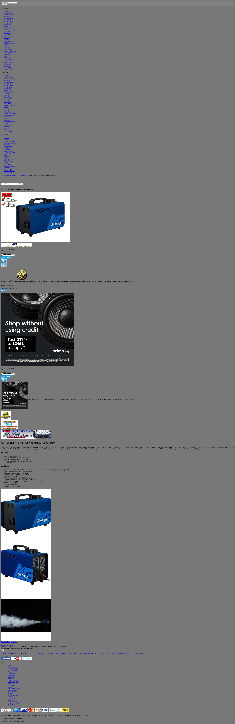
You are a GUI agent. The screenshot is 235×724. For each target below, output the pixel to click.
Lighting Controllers (10, 159)
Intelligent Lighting (10, 152)
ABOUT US (76, 653)
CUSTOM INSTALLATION (117, 653)
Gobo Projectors (13, 680)
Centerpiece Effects (10, 143)
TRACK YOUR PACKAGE (42, 653)
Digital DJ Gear (9, 29)
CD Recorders (8, 21)
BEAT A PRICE (16, 653)
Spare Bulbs (11, 700)
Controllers (7, 24)
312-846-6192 (34, 647)
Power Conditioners (10, 51)
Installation (7, 36)
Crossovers (7, 26)
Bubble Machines (9, 141)
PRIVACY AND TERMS (134, 653)
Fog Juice (7, 149)
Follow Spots (8, 151)
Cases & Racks (8, 18)
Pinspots (6, 167)
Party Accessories (9, 166)
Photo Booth (8, 49)
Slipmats (6, 56)
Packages (7, 48)
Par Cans (7, 164)
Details (133, 282)
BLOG (145, 653)
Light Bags (7, 154)
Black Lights (8, 139)
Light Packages (8, 161)
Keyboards (7, 39)
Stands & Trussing (9, 171)
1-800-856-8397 (61, 647)
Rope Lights (8, 169)
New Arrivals (8, 69)
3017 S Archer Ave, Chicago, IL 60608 (12, 647)
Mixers (6, 44)
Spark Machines (12, 701)
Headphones (8, 34)
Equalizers (7, 33)
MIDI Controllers (9, 43)
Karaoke (6, 38)
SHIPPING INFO (86, 653)
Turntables (7, 66)
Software (7, 57)
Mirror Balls (7, 162)
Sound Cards (8, 61)
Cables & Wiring (9, 15)
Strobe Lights (8, 172)
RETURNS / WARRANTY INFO (62, 653)
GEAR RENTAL (27, 653)
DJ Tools (7, 31)
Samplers (7, 54)
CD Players (7, 19)
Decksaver (7, 28)
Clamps (6, 144)
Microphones (8, 41)
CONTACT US (5, 653)
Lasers (6, 157)
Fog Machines (8, 148)
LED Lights (7, 156)
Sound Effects (8, 62)
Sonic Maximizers (9, 59)
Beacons (6, 138)
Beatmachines (8, 13)
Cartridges (7, 16)
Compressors (8, 23)
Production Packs (9, 52)
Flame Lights (8, 146)
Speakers (7, 64)
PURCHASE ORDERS (100, 653)
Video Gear (7, 67)
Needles (6, 46)
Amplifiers (7, 11)
